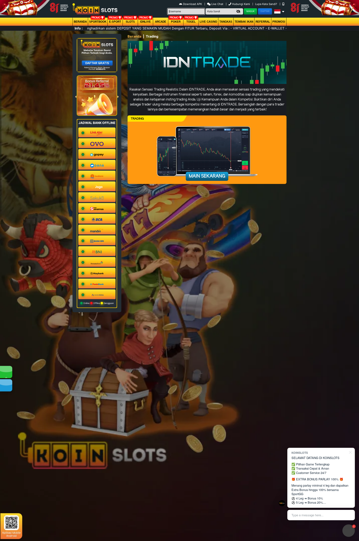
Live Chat (216, 4)
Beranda (80, 21)
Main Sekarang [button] (207, 176)
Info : (79, 28)
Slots (130, 21)
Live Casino (208, 21)
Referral (263, 21)
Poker (176, 21)
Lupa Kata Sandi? (266, 4)
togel (191, 21)
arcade (160, 21)
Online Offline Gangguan (98, 303)
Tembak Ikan (244, 21)
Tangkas (225, 21)
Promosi (278, 21)
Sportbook (97, 21)
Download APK (192, 4)
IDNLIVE (145, 21)
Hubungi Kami (241, 4)
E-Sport (115, 21)
